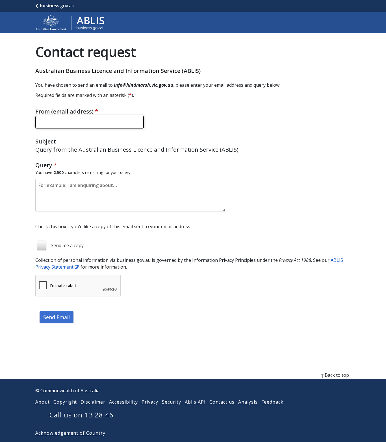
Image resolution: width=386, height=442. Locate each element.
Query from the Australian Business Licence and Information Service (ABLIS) (136, 149)
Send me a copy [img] (67, 245)
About (42, 402)
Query (46, 165)
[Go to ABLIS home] (70, 23)
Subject (45, 141)
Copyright (65, 402)
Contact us (222, 402)
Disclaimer (93, 402)
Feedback (272, 402)
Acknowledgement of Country (70, 433)
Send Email (56, 317)
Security (171, 402)
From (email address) (66, 111)
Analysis (248, 402)
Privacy (150, 402)
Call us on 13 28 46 (81, 414)
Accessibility (123, 402)
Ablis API (195, 402)
